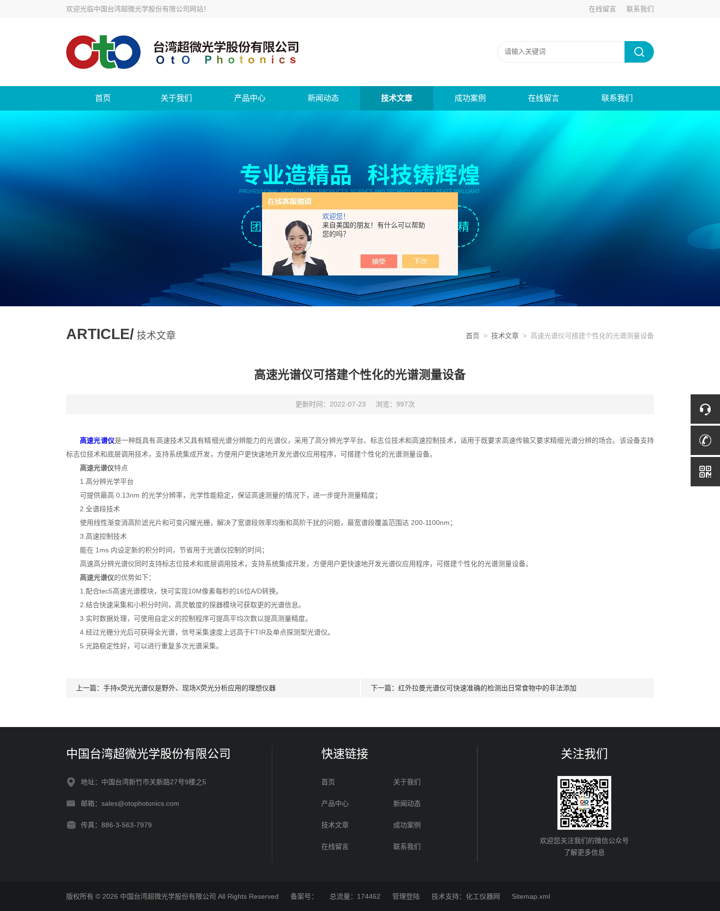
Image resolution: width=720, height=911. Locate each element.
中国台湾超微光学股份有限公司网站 (148, 9)
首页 (103, 98)
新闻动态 (323, 98)
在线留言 (602, 9)
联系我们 (640, 9)
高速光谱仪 (97, 440)
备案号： (304, 896)
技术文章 (396, 98)
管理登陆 (406, 896)
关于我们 (176, 98)
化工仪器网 (483, 896)
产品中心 (249, 98)
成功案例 (470, 98)
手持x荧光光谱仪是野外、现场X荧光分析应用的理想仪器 (189, 688)
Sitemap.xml (531, 896)
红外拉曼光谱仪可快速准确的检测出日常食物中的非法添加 (487, 688)
